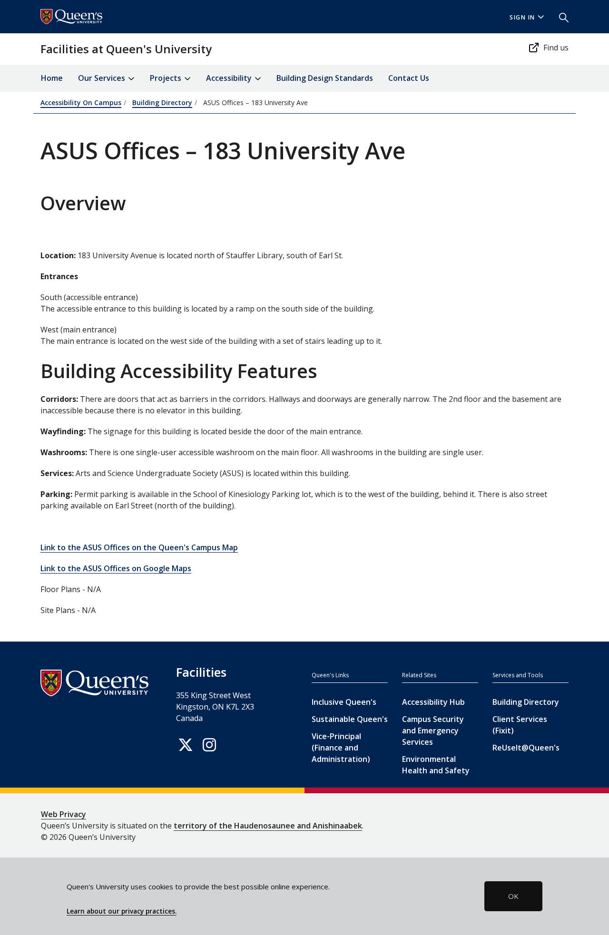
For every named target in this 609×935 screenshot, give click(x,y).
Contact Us (408, 78)
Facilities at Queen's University (126, 49)
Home (52, 78)
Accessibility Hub (433, 702)
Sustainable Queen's (350, 719)
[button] (560, 16)
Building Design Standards (324, 78)
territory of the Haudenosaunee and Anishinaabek (268, 825)
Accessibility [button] (230, 78)
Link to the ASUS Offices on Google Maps (115, 568)
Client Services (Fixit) (519, 725)
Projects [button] (166, 78)
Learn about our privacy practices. (122, 911)
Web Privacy (63, 814)
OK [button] (513, 896)
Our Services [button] (102, 78)
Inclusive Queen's (344, 702)
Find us (556, 47)
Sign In (522, 17)
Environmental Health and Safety (436, 765)
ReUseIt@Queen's (526, 747)
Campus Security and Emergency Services (433, 730)
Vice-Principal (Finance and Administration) (341, 747)
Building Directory (162, 102)
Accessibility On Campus (80, 102)
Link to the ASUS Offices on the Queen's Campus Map (139, 547)
